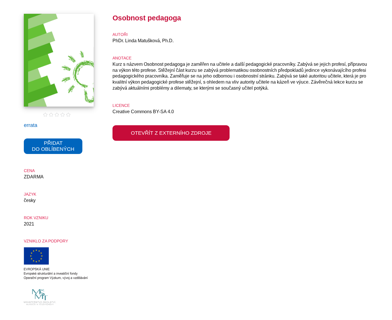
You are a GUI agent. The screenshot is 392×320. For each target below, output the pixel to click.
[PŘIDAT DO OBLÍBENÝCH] (53, 158)
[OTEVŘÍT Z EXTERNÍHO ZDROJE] (171, 145)
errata (30, 125)
